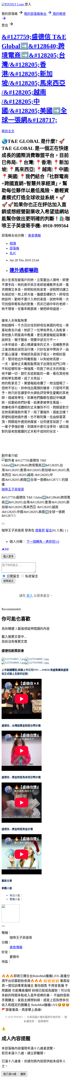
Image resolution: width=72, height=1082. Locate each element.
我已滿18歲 (9, 1074)
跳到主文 (8, 131)
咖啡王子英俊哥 (13, 489)
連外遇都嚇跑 (24, 270)
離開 (23, 1074)
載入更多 (8, 556)
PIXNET (18, 1016)
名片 (13, 253)
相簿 (13, 243)
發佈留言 (8, 581)
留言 (49, 530)
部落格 (14, 248)
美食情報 (34, 235)
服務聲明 (43, 1021)
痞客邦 (40, 530)
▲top (5, 548)
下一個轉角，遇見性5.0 (42, 541)
